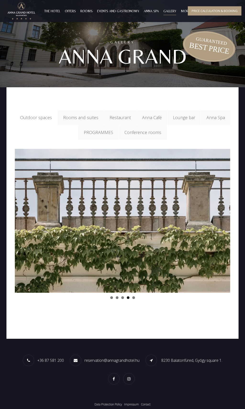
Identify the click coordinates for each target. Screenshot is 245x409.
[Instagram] (130, 378)
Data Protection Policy (108, 404)
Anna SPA (151, 11)
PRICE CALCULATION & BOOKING (215, 11)
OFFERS (70, 11)
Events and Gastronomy (118, 11)
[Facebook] (115, 378)
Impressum (131, 404)
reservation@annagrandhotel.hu (111, 360)
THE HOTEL (52, 11)
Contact (145, 404)
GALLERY (169, 11)
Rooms (86, 11)
